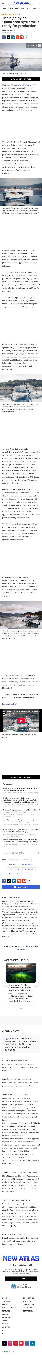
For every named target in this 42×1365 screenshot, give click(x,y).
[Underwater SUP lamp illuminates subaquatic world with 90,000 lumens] (21, 973)
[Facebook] (4, 37)
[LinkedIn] (13, 37)
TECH (4, 8)
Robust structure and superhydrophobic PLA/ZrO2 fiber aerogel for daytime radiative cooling (20, 831)
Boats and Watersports (11, 14)
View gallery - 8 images (21, 79)
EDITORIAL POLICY (9, 1308)
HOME (4, 1298)
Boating (12, 864)
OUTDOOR (25, 8)
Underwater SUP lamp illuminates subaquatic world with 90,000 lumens (20, 987)
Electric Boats (15, 873)
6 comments (23, 887)
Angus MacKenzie (11, 897)
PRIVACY (5, 1324)
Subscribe (21, 1279)
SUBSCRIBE (6, 1301)
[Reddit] (17, 37)
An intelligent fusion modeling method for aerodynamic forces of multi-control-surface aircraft (20, 821)
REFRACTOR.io (28, 1311)
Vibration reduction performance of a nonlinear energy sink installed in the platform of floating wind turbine (20, 841)
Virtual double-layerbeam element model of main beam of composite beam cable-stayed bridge (21, 811)
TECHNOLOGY (28, 1304)
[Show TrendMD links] (38, 853)
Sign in (8, 1038)
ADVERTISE (6, 1317)
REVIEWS (5, 1314)
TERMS (5, 1321)
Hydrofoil (29, 869)
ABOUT (5, 1304)
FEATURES (6, 1311)
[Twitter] (8, 37)
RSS (3, 1330)
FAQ (3, 1333)
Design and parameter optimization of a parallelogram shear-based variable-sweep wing (20, 789)
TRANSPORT (36, 8)
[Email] (26, 37)
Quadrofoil (21, 101)
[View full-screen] (39, 45)
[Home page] (21, 4)
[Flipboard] (22, 37)
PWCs (24, 148)
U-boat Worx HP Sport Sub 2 (23, 85)
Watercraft (27, 864)
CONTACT (6, 1327)
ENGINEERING (14, 8)
